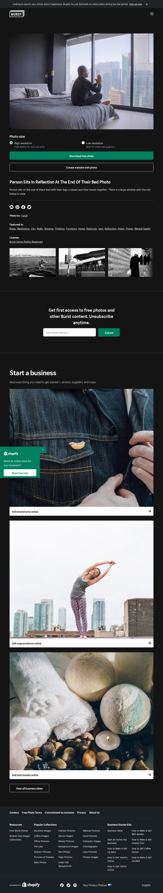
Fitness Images (90, 857)
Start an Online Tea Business (117, 841)
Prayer (129, 228)
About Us (94, 812)
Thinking (60, 228)
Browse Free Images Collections (20, 837)
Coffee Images (41, 835)
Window (48, 228)
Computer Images (92, 841)
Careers (14, 812)
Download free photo (81, 156)
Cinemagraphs (90, 846)
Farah (24, 215)
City (33, 228)
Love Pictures (90, 851)
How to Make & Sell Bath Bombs (142, 832)
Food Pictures (90, 835)
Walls (40, 228)
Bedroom (91, 228)
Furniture (71, 228)
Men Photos (64, 851)
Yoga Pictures (65, 857)
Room (121, 228)
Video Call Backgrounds (64, 864)
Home (81, 228)
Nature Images (65, 835)
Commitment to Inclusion (59, 812)
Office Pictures (41, 841)
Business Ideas (115, 830)
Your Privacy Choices (95, 885)
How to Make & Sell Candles (142, 859)
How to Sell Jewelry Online (117, 859)
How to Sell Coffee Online (141, 850)
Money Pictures (66, 841)
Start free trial (20, 473)
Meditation (23, 228)
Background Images (68, 846)
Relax (13, 228)
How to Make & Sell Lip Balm (117, 850)
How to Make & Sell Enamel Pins (142, 841)
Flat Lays (38, 846)
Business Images (42, 830)
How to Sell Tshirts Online (117, 867)
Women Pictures (42, 851)
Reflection (110, 228)
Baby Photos (40, 862)
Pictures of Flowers (44, 857)
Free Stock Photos (19, 830)
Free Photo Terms (32, 812)
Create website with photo (81, 167)
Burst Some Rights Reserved (26, 241)
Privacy (81, 812)
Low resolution (94, 143)
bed (101, 228)
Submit (109, 332)
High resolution (23, 143)
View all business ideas (29, 788)
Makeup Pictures (91, 830)
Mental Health (142, 228)
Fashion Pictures (66, 830)
